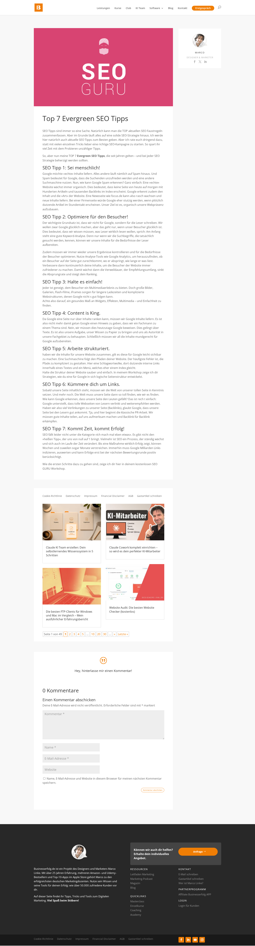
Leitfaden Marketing (142, 874)
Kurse (117, 8)
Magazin (135, 883)
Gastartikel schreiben (149, 496)
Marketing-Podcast (141, 878)
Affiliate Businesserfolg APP (194, 894)
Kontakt (182, 8)
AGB (130, 496)
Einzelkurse (137, 906)
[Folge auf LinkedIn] (188, 940)
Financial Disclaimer (113, 496)
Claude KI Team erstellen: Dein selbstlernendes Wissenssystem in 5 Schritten (69, 551)
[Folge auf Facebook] (181, 940)
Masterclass (137, 901)
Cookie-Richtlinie (52, 496)
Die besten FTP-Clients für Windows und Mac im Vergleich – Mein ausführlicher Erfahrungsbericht (69, 615)
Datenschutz (73, 496)
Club (128, 8)
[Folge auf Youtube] (195, 940)
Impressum (90, 496)
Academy (135, 914)
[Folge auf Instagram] (202, 940)
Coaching (135, 910)
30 (104, 634)
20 (98, 634)
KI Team (140, 8)
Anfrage (198, 851)
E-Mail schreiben (188, 874)
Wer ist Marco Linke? (190, 883)
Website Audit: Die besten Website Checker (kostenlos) (131, 609)
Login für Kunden (188, 905)
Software (155, 8)
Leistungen (103, 8)
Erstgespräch (203, 8)
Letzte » (123, 634)
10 (92, 634)
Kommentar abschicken (152, 790)
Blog (170, 8)
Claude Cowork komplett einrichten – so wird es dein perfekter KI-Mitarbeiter (134, 549)
